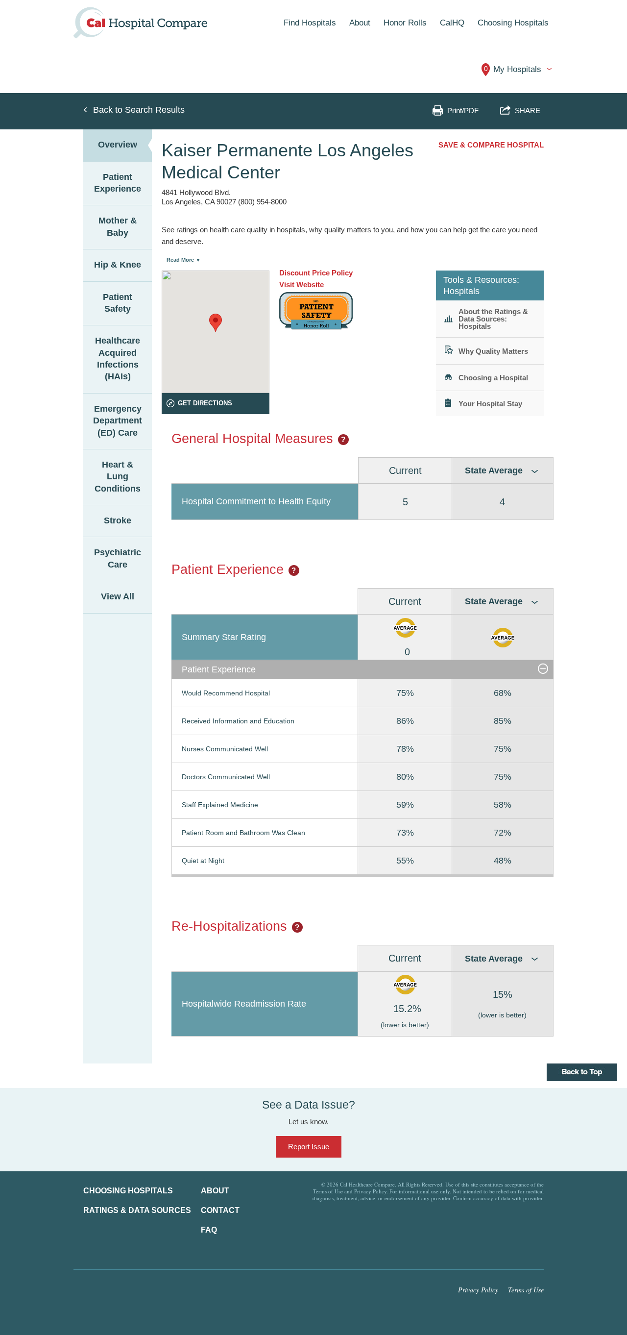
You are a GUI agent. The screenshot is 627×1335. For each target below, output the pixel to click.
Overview (117, 144)
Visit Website (301, 284)
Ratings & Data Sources (137, 1210)
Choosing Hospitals (128, 1191)
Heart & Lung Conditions (118, 477)
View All (117, 596)
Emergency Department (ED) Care (117, 421)
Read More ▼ (184, 260)
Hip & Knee (117, 265)
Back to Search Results (139, 110)
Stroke (117, 520)
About (215, 1191)
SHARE (526, 110)
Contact (220, 1210)
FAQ (209, 1230)
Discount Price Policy (316, 273)
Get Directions (205, 403)
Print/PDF (463, 110)
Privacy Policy (478, 1289)
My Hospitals (513, 69)
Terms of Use (526, 1289)
